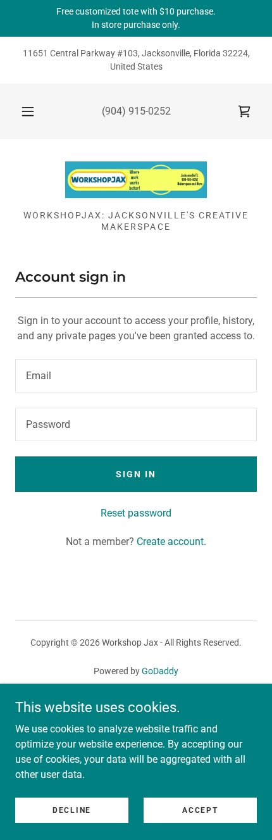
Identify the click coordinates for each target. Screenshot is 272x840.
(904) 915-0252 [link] (136, 111)
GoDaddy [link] (160, 671)
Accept (200, 809)
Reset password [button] (136, 513)
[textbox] (136, 375)
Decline (72, 809)
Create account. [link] (171, 542)
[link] (244, 111)
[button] (27, 111)
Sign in (136, 474)
